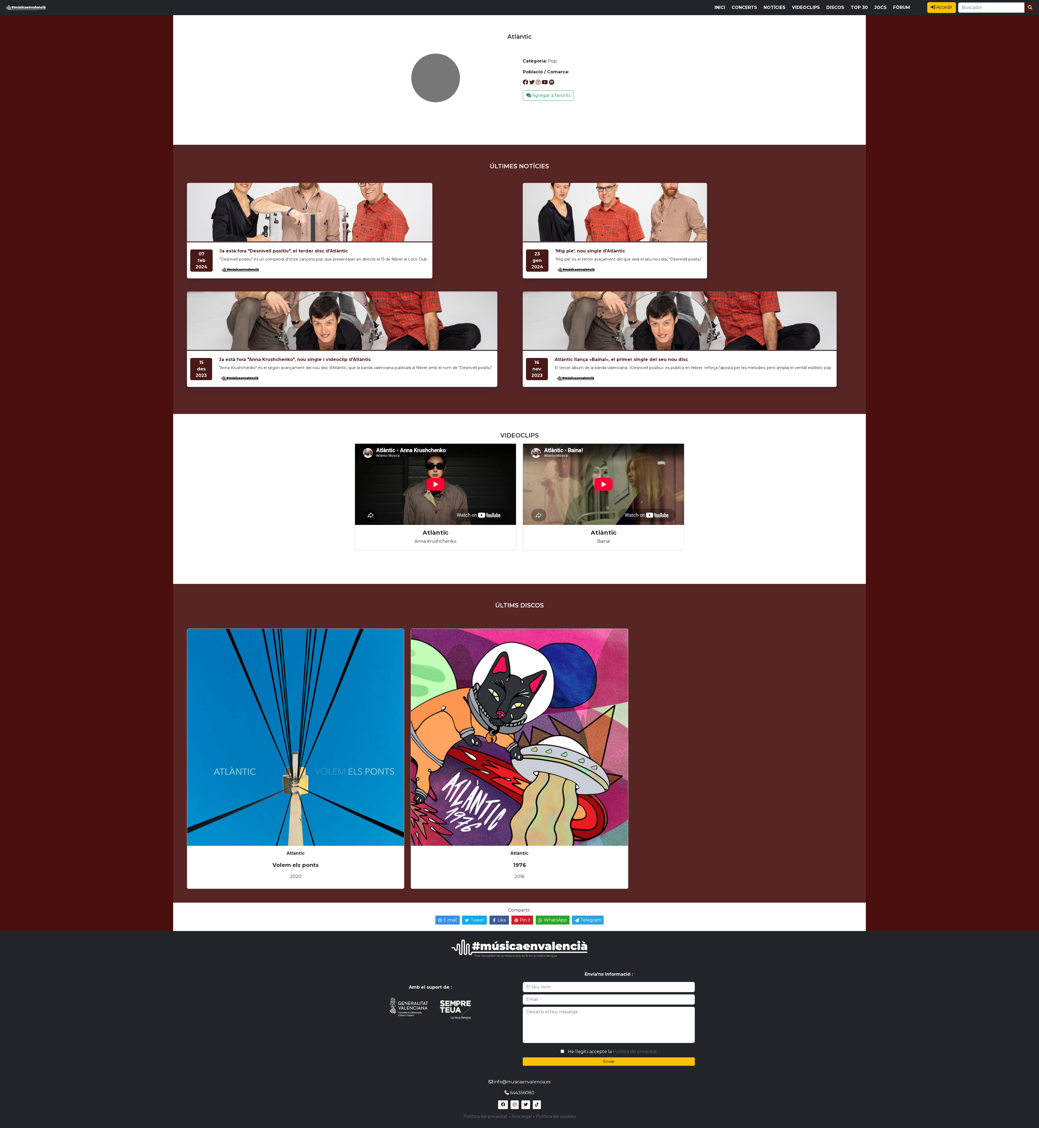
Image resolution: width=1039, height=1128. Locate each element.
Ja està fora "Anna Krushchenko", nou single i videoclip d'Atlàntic (295, 359)
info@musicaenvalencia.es (522, 1081)
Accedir (943, 7)
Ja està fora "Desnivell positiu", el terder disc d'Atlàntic (283, 251)
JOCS (880, 7)
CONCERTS (744, 7)
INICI (720, 7)
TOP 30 (859, 7)
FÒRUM (901, 7)
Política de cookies (556, 1116)
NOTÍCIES (774, 7)
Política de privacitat (635, 1051)
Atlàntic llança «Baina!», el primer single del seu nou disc (621, 359)
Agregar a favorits (550, 95)
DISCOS (835, 7)
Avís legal (521, 1116)
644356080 (522, 1092)
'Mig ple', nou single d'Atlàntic (590, 251)
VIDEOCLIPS (806, 7)
